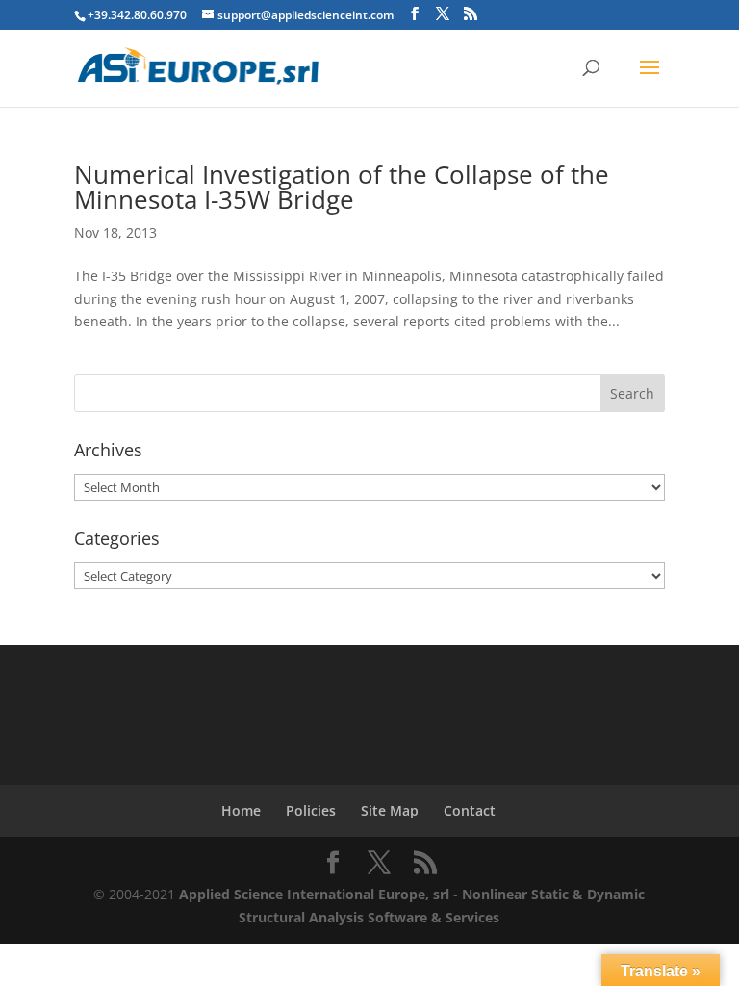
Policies (311, 810)
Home (241, 810)
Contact (470, 810)
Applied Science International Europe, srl (314, 894)
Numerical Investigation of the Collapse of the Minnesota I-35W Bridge (341, 187)
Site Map (390, 810)
